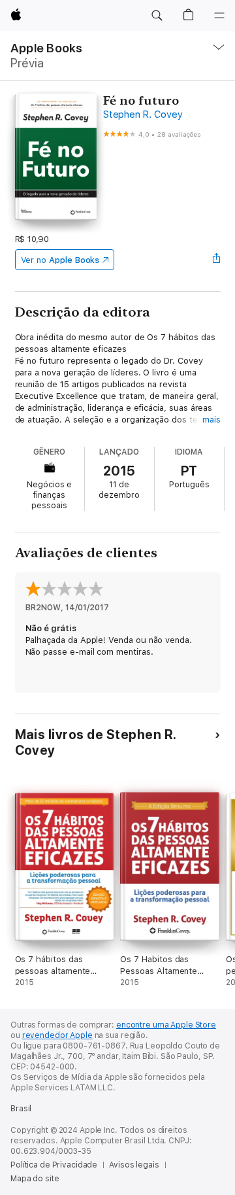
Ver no (60, 260)
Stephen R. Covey (142, 114)
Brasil (20, 1108)
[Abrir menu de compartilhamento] (216, 259)
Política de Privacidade (53, 1164)
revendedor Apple (57, 1035)
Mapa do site (34, 1178)
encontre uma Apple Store (166, 1025)
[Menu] (219, 15)
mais (211, 419)
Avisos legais (134, 1164)
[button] (156, 15)
